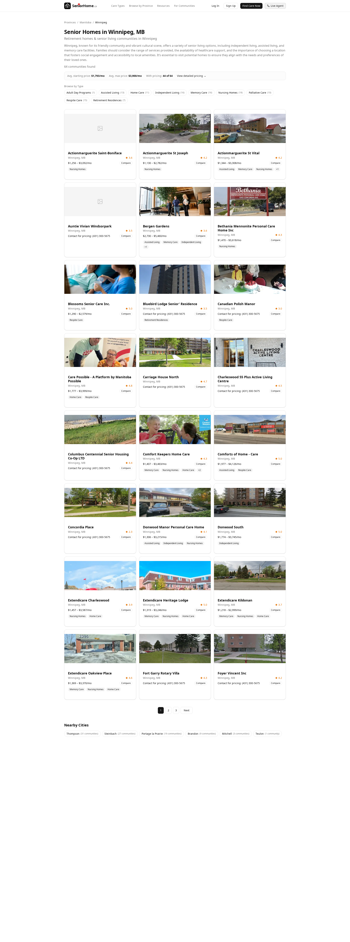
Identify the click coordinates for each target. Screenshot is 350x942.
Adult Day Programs (81, 92)
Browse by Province (141, 5)
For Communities (184, 5)
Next (186, 710)
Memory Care (201, 92)
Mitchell (235, 733)
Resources (163, 5)
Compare (126, 163)
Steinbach (119, 733)
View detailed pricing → (191, 76)
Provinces (70, 22)
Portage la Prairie (162, 733)
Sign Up (231, 5)
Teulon (267, 733)
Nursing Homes (230, 92)
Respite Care (77, 100)
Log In (215, 5)
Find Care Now (251, 5)
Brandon (202, 733)
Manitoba (85, 22)
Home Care (140, 92)
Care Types (118, 5)
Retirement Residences (109, 100)
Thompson (82, 733)
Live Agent (277, 5)
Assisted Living (112, 92)
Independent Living (169, 92)
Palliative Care (260, 92)
